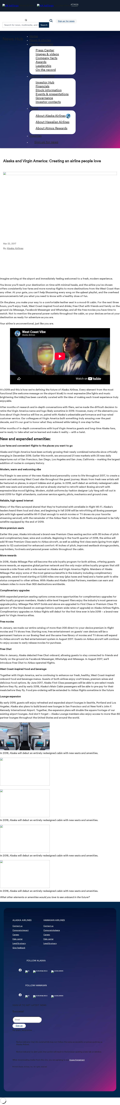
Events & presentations (52, 94)
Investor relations (41, 76)
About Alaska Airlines (51, 116)
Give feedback (18, 948)
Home (33, 36)
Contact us (17, 926)
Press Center (45, 50)
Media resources (41, 44)
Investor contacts (48, 102)
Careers (15, 935)
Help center (17, 939)
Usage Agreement (77, 1060)
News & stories (40, 40)
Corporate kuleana (51, 930)
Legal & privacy (19, 944)
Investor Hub (45, 82)
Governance (44, 98)
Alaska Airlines (15, 248)
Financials (42, 86)
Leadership (43, 66)
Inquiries (35, 136)
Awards (41, 62)
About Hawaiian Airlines (52, 122)
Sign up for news (66, 21)
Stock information (49, 90)
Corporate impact (20, 930)
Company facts (46, 58)
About (33, 108)
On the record (46, 70)
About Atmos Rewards (51, 128)
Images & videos (47, 54)
